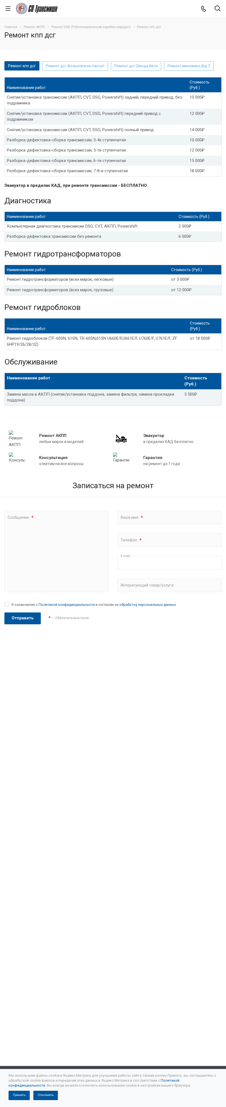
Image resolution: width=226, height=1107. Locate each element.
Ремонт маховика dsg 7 (189, 66)
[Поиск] (217, 9)
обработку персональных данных (147, 605)
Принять (19, 1095)
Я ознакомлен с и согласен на (93, 605)
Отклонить (45, 1095)
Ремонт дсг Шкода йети (136, 66)
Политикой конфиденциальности (67, 605)
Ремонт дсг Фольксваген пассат (75, 66)
